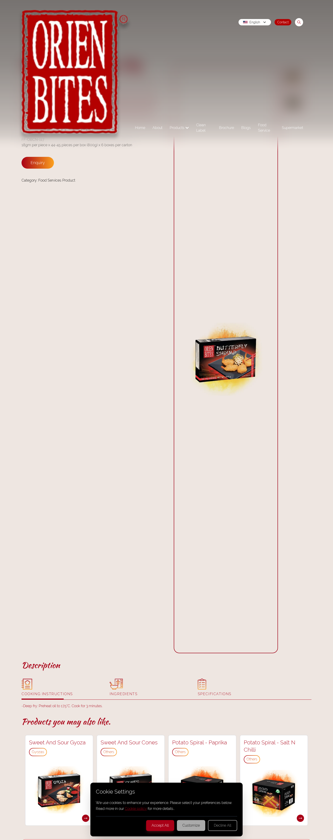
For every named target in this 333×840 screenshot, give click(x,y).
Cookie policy (136, 808)
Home (140, 128)
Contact (283, 22)
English (254, 22)
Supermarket (292, 128)
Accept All (160, 825)
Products (177, 128)
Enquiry (38, 162)
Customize (191, 825)
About (157, 128)
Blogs (246, 128)
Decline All (222, 825)
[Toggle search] (299, 22)
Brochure (226, 128)
